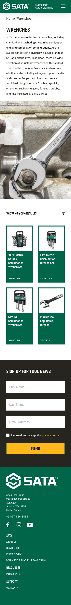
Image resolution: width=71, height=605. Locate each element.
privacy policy (50, 435)
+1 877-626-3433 (17, 516)
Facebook (8, 524)
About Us (11, 541)
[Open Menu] (63, 6)
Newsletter (13, 548)
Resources (13, 568)
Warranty (12, 587)
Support (12, 582)
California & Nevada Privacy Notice (26, 560)
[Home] (30, 6)
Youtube (29, 524)
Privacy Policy (14, 553)
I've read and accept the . (35, 435)
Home (10, 18)
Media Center (13, 574)
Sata (9, 536)
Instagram (19, 524)
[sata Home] (32, 488)
